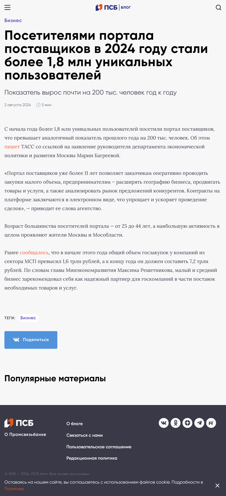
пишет (12, 147)
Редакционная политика (91, 458)
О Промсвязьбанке (25, 434)
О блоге (74, 424)
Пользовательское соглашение (98, 447)
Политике (14, 488)
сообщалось (34, 253)
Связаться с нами (84, 435)
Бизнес (13, 20)
